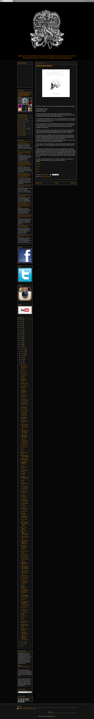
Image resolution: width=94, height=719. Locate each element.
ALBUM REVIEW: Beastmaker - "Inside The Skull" (24, 196)
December (23, 348)
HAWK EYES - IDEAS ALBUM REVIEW (24, 563)
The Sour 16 (20, 135)
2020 (21, 331)
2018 (21, 335)
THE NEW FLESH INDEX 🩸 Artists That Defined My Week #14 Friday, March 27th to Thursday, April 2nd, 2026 (25, 164)
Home (56, 183)
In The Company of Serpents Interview (24, 387)
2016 (21, 338)
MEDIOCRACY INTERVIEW (23, 418)
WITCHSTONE (23, 616)
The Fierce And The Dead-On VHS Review (24, 537)
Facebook (38, 166)
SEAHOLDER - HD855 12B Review (24, 380)
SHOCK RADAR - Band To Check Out (24, 404)
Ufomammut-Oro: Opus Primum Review (24, 421)
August (22, 355)
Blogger (53, 716)
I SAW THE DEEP (24, 575)
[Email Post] (50, 174)
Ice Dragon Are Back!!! (24, 376)
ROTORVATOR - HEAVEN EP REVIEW (24, 463)
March (22, 365)
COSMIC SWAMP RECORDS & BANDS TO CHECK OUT (24, 542)
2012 (21, 346)
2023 (21, 325)
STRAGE (22, 619)
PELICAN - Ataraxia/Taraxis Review (25, 483)
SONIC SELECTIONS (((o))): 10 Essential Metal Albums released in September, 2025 (24, 95)
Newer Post (39, 183)
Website (37, 171)
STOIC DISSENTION (24, 373)
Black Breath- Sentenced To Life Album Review (24, 547)
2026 (21, 319)
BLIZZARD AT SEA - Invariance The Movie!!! (24, 559)
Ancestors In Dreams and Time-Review (24, 496)
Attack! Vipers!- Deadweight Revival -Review (24, 633)
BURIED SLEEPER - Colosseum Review (24, 582)
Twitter (37, 169)
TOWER (22, 617)
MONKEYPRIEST (24, 446)
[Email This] (53, 174)
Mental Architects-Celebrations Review (24, 367)
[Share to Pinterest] (58, 174)
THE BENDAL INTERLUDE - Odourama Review (24, 392)
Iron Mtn (22, 448)
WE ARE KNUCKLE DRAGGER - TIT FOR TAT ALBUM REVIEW (24, 603)
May (22, 361)
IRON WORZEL (24, 579)
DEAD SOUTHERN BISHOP (24, 622)
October (22, 351)
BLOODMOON (24, 511)
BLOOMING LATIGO (23, 474)
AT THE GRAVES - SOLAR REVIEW (24, 596)
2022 (21, 327)
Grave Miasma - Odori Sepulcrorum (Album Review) (24, 143)
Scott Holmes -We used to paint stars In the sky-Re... (24, 572)
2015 (21, 340)
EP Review (20, 126)
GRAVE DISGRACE (24, 556)
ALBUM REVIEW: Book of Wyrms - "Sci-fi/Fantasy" (23, 226)
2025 (21, 321)
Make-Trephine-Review (24, 599)
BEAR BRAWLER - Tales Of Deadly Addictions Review (24, 524)
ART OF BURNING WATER (24, 471)
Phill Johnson (48, 176)
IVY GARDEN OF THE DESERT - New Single (24, 436)
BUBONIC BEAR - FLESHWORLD (24, 517)
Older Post (73, 183)
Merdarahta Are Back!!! (24, 613)
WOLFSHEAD (23, 506)
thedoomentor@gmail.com (24, 666)
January (23, 643)
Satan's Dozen (21, 133)
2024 (21, 323)
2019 (21, 333)
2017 (21, 336)
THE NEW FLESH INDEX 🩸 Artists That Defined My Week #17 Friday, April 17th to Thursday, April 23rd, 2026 (24, 176)
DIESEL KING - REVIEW (24, 528)
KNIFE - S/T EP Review (24, 520)
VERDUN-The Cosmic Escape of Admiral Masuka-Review (24, 638)
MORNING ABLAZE (25, 577)
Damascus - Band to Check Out (24, 610)
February (23, 642)
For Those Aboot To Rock (23, 128)
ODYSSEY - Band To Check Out (24, 383)
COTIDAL (22, 480)
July (22, 357)
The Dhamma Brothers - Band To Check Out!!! (24, 400)
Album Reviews (42, 176)
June (22, 359)
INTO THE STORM (24, 410)
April (22, 363)
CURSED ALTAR (24, 554)
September (23, 353)
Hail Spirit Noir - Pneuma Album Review (24, 492)
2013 (21, 344)
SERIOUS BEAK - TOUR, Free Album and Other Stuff (24, 414)
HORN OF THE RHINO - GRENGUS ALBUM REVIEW (24, 532)
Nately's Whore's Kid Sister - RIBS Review (25, 626)
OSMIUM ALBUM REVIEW (24, 629)
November (23, 349)
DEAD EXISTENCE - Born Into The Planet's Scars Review (25, 591)
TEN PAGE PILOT (24, 445)
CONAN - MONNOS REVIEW (23, 587)
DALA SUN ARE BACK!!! (24, 396)
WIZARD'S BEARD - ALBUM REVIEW (25, 456)
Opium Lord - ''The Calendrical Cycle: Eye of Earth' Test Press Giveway (24, 153)
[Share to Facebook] (56, 174)
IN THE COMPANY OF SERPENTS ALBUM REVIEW (24, 567)
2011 (21, 646)
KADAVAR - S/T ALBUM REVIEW (24, 459)
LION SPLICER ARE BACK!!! (24, 408)
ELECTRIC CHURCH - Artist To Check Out (25, 477)
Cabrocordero (23, 370)
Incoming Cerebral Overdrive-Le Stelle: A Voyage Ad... (24, 426)
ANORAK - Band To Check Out (24, 509)
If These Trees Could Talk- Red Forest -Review (24, 500)
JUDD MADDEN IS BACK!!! (24, 504)
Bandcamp (38, 164)
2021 (21, 329)
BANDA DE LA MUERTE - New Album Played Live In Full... (24, 431)
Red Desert (23, 450)
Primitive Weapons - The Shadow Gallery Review (24, 487)
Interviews (20, 130)
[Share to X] (55, 174)
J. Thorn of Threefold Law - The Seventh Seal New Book (24, 441)
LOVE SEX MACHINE (23, 514)
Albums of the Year (22, 121)
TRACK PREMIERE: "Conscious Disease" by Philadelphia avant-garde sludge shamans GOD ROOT (24, 205)
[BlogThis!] (54, 174)
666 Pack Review (21, 117)
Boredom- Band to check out (24, 607)
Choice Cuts (20, 124)
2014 (21, 342)
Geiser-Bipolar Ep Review (24, 552)
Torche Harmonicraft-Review (24, 467)
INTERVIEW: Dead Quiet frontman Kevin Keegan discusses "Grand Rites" (25, 216)
